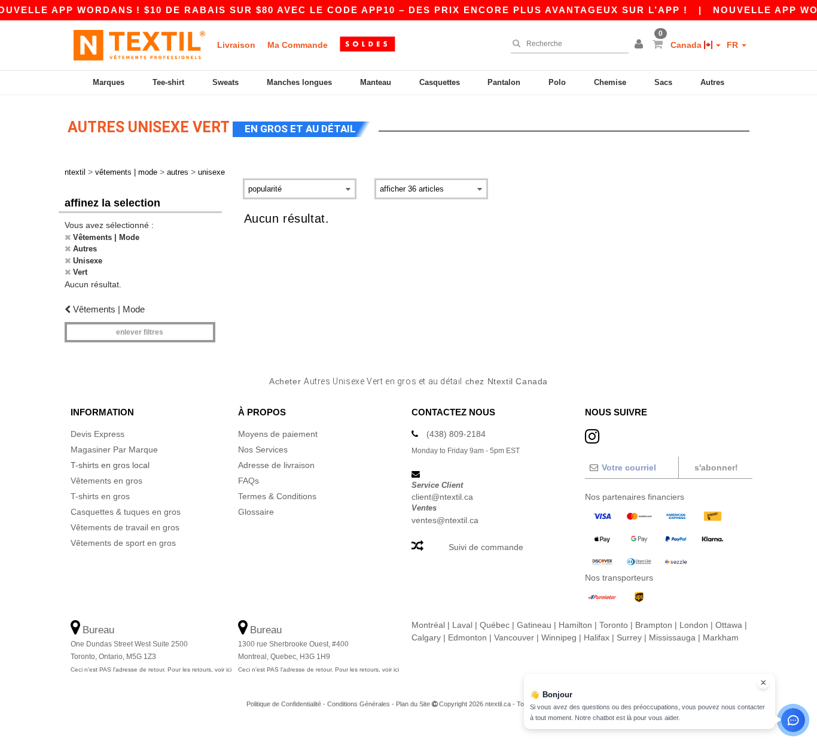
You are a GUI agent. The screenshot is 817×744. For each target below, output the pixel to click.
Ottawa (728, 625)
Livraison (236, 45)
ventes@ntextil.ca (444, 520)
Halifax (596, 637)
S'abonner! (716, 467)
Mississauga (672, 637)
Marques (108, 82)
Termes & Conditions (277, 496)
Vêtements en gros (106, 480)
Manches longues (299, 82)
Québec (495, 625)
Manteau (375, 82)
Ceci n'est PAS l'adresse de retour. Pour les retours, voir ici (151, 669)
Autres (712, 82)
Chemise (610, 82)
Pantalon (503, 82)
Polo (557, 82)
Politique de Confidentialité (283, 703)
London (693, 625)
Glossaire (256, 512)
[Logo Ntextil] (139, 45)
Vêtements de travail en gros (125, 527)
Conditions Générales (358, 703)
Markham (721, 637)
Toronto (613, 625)
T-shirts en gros (100, 496)
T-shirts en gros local (110, 465)
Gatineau (534, 625)
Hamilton (575, 625)
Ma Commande (297, 45)
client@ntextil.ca (442, 497)
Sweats (225, 82)
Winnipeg (559, 637)
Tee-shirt (168, 82)
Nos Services (263, 449)
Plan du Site (413, 703)
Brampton (653, 625)
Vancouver (514, 637)
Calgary (426, 637)
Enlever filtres (139, 332)
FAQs (248, 480)
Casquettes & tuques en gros (126, 512)
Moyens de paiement (278, 434)
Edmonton (467, 637)
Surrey (629, 637)
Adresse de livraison (276, 465)
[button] (641, 45)
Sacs (663, 82)
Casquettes (439, 82)
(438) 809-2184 (456, 434)
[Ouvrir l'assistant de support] (793, 720)
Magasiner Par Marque (114, 449)
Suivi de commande (486, 547)
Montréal (428, 625)
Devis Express (97, 434)
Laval (462, 625)
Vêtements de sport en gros (123, 543)
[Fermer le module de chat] (763, 683)
